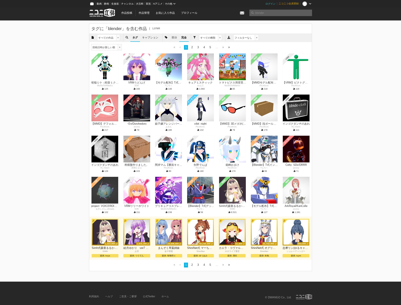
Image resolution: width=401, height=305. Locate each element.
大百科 (139, 4)
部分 (174, 37)
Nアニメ (157, 4)
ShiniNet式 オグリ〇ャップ (264, 247)
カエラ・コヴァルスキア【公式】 (232, 247)
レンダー (223, 58)
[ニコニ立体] (304, 296)
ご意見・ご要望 (128, 296)
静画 (106, 4)
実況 (148, 4)
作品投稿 (126, 12)
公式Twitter (149, 296)
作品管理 (144, 12)
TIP (160, 58)
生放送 (115, 4)
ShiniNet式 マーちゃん (200, 247)
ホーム (165, 296)
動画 (99, 4)
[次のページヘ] (223, 47)
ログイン (270, 4)
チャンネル (127, 4)
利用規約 (94, 296)
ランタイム (191, 99)
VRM (128, 58)
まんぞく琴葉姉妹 (169, 247)
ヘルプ (109, 296)
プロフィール (189, 12)
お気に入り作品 (165, 12)
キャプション (150, 37)
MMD (96, 58)
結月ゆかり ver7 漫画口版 (136, 247)
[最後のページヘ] (229, 47)
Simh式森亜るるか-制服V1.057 (105, 247)
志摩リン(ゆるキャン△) (296, 247)
